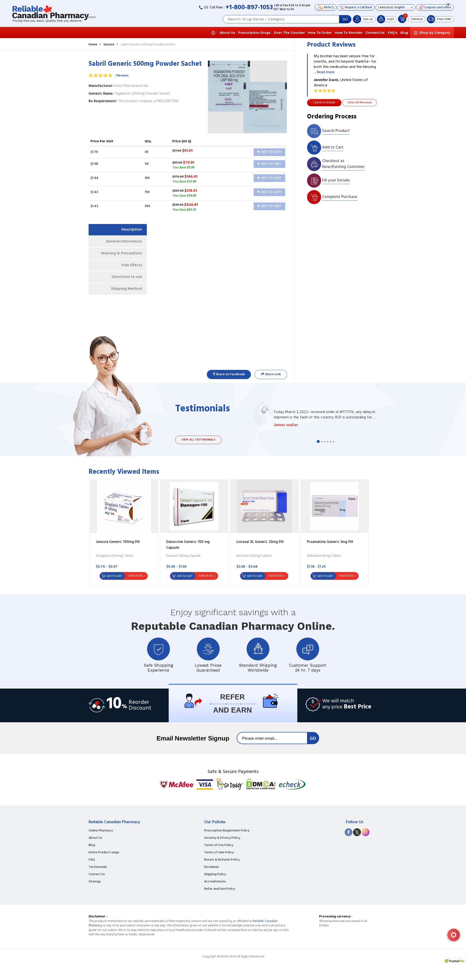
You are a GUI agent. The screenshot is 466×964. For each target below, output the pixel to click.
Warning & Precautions (121, 253)
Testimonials (98, 867)
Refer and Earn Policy (219, 889)
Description (131, 229)
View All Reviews (359, 102)
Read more (325, 72)
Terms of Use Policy (218, 845)
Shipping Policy (215, 874)
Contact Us (375, 32)
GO (345, 19)
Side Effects (131, 265)
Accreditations (215, 881)
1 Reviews (122, 75)
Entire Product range (104, 852)
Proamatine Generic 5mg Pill (330, 542)
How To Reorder (349, 32)
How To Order (320, 32)
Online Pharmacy (101, 830)
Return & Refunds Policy (222, 859)
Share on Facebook (230, 374)
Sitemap (95, 881)
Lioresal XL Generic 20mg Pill (260, 542)
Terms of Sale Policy (219, 852)
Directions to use (127, 277)
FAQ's (392, 32)
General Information (124, 241)
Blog (404, 32)
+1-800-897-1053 (249, 7)
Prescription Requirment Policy (227, 830)
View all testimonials (198, 439)
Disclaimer (211, 867)
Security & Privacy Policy (222, 838)
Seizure (108, 44)
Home (93, 44)
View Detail (135, 576)
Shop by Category (434, 32)
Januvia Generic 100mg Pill (118, 542)
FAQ (92, 859)
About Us (227, 32)
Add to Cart (270, 152)
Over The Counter (289, 32)
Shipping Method (126, 289)
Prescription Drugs (254, 32)
